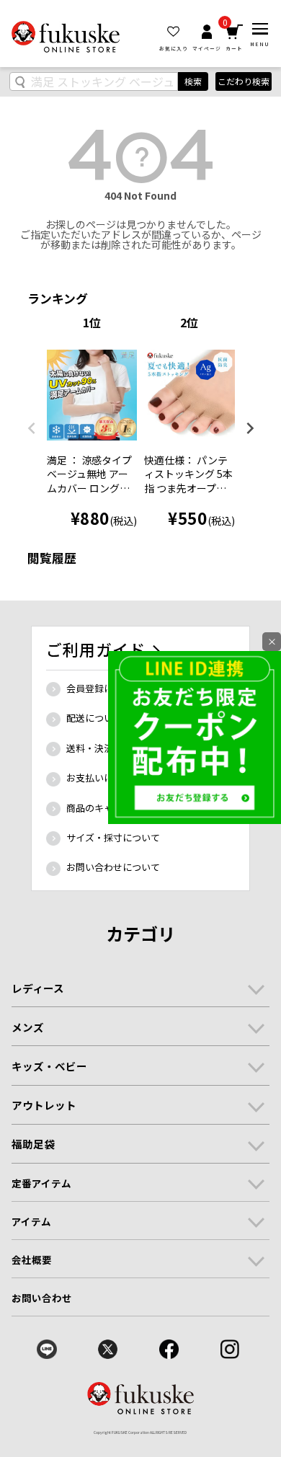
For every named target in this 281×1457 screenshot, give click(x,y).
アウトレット (44, 1104)
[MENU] (260, 29)
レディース (38, 988)
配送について (94, 718)
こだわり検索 (243, 81)
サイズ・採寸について (113, 837)
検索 (193, 81)
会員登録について (103, 688)
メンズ (28, 1027)
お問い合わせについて (113, 867)
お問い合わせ (42, 1297)
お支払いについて (103, 777)
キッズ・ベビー (49, 1065)
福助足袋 (33, 1143)
